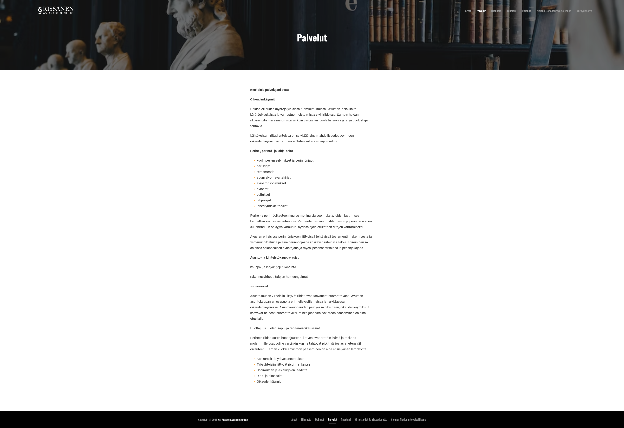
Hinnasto (306, 419)
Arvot (294, 419)
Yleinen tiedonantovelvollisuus (408, 419)
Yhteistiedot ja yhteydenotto (371, 419)
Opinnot (319, 419)
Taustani (346, 419)
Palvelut (332, 419)
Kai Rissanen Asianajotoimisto (233, 419)
